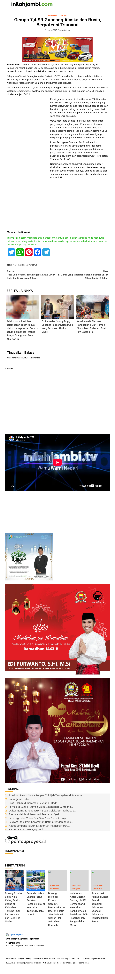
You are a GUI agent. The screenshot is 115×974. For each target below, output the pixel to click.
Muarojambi (11, 889)
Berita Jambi (13, 311)
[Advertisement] (28, 141)
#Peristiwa (32, 264)
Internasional (52, 15)
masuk (20, 357)
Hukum (11, 314)
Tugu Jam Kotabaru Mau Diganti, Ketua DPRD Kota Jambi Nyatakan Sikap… (31, 274)
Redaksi (9, 945)
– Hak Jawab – (19, 945)
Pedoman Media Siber (34, 945)
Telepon (21, 958)
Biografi (37, 963)
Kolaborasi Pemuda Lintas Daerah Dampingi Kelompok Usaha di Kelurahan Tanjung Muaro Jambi (100, 907)
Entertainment (49, 317)
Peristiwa (63, 15)
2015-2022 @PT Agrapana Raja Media (22, 939)
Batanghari (82, 314)
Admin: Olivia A (64, 30)
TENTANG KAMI (13, 943)
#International (19, 264)
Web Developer (49, 963)
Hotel (34, 958)
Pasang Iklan (83, 963)
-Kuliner (40, 958)
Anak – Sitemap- (62, 958)
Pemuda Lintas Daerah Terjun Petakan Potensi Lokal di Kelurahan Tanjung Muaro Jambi (36, 904)
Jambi (45, 958)
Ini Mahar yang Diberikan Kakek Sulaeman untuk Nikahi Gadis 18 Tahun (83, 274)
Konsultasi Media (64, 963)
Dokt (51, 958)
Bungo (22, 311)
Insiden (18, 314)
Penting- (28, 958)
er (54, 958)
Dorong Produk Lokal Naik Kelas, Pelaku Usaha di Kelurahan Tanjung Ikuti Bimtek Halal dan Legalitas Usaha (13, 907)
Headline (30, 311)
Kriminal (26, 314)
